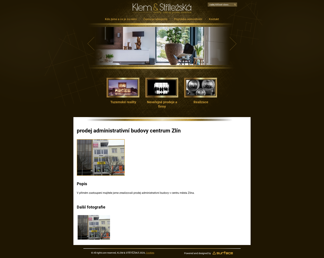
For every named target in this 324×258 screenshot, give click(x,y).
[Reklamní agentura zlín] (223, 253)
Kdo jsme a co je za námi (121, 19)
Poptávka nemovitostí (188, 19)
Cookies (150, 252)
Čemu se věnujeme (155, 19)
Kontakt (214, 19)
